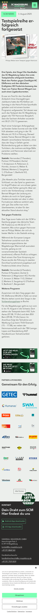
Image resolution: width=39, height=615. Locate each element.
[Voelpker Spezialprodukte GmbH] (33, 469)
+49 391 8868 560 (8, 550)
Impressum (29, 611)
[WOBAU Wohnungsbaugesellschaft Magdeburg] (33, 480)
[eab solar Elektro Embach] (6, 426)
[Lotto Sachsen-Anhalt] (33, 437)
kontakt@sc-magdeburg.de (12, 547)
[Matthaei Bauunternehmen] (6, 448)
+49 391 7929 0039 (9, 561)
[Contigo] (33, 415)
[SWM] (29, 406)
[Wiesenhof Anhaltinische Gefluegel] (19, 480)
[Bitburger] (19, 415)
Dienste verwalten (19, 588)
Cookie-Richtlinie (12, 611)
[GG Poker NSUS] (19, 437)
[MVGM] (33, 448)
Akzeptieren (19, 595)
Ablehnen (19, 601)
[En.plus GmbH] (33, 426)
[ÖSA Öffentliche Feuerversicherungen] (6, 459)
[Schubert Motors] (19, 459)
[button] (36, 568)
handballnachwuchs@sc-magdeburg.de (17, 558)
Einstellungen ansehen (19, 607)
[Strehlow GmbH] (6, 469)
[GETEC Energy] (9, 394)
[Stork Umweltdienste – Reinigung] (33, 459)
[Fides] (6, 437)
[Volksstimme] (6, 480)
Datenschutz (21, 611)
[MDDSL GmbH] (19, 448)
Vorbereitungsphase (11, 302)
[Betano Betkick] (6, 415)
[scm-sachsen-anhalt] (19, 6)
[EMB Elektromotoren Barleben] (19, 426)
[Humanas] (9, 406)
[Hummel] (29, 394)
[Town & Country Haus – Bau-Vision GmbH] (19, 469)
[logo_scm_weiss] (5, 5)
